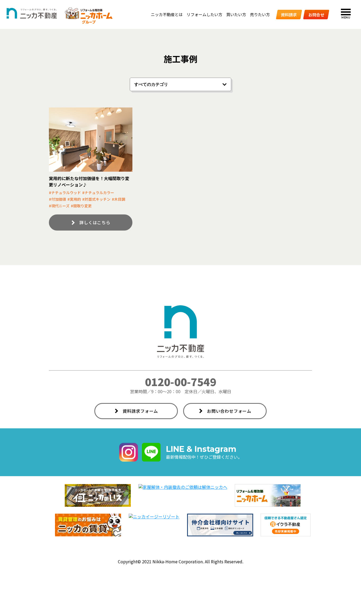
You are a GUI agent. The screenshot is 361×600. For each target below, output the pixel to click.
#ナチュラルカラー (98, 192)
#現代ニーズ (59, 205)
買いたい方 (236, 14)
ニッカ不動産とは (167, 14)
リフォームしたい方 (204, 14)
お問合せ (316, 14)
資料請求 (289, 14)
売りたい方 (260, 14)
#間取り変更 (81, 205)
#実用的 (74, 199)
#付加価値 (57, 199)
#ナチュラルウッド (65, 192)
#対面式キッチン (96, 199)
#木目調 (118, 199)
